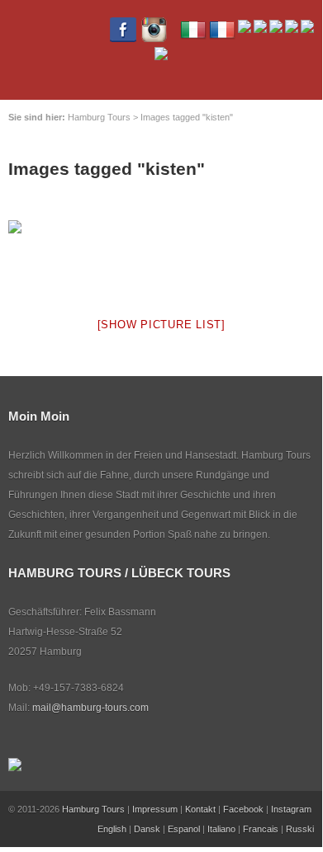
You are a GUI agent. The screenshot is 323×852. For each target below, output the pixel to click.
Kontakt (200, 809)
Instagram (291, 809)
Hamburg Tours (93, 809)
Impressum (155, 809)
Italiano (221, 829)
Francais (260, 829)
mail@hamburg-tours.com (90, 707)
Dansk (147, 829)
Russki (300, 829)
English (111, 829)
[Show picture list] (161, 324)
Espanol (184, 829)
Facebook (243, 809)
